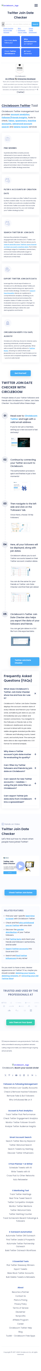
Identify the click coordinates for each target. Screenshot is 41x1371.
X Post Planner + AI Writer (21, 1164)
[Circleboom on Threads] (28, 1076)
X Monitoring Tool (20, 1190)
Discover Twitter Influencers (20, 1153)
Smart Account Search (20, 1137)
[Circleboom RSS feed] (36, 1075)
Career (20, 1324)
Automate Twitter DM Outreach (20, 1235)
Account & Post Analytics (20, 1110)
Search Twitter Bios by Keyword (20, 1141)
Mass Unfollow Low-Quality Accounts (21, 1087)
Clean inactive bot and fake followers (8, 30)
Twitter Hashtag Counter (20, 1214)
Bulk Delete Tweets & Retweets (20, 1277)
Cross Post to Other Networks (20, 1175)
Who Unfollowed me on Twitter (22, 30)
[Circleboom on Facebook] (12, 1075)
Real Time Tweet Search (20, 1198)
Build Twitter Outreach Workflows (20, 1250)
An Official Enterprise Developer (20, 79)
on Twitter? (30, 41)
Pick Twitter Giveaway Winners (20, 1265)
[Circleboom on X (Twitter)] (5, 1075)
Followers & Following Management (20, 1084)
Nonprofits (20, 1316)
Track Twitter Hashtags (20, 1194)
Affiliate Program (20, 1320)
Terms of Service (20, 1308)
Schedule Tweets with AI (20, 1167)
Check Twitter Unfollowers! (33, 30)
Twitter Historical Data (20, 1210)
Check (10, 52)
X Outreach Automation (20, 1232)
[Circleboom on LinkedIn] (24, 1075)
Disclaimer (20, 1312)
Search (35, 24)
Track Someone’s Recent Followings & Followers (20, 1219)
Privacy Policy (20, 1304)
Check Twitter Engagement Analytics (20, 1118)
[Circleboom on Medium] (32, 1075)
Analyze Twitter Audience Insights (20, 1126)
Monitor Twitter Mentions (20, 1206)
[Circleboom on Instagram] (20, 1075)
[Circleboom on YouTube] (16, 1075)
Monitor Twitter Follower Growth (20, 1122)
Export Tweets (20, 1269)
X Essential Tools (20, 1261)
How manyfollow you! (10, 41)
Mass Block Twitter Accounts (20, 1273)
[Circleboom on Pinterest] (9, 1075)
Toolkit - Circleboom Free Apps (20, 1335)
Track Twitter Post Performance (20, 1114)
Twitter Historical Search (20, 1145)
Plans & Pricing (20, 1300)
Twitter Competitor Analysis (20, 1202)
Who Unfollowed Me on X (20, 1099)
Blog (20, 1331)
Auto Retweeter (20, 1179)
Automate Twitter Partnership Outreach (20, 1245)
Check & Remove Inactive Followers (20, 1091)
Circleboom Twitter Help (20, 1328)
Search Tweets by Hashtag (20, 1149)
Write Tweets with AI (20, 1171)
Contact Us (20, 1296)
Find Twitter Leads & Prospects (20, 1239)
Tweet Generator (28, 52)
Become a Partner (20, 1292)
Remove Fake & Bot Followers (20, 1095)
